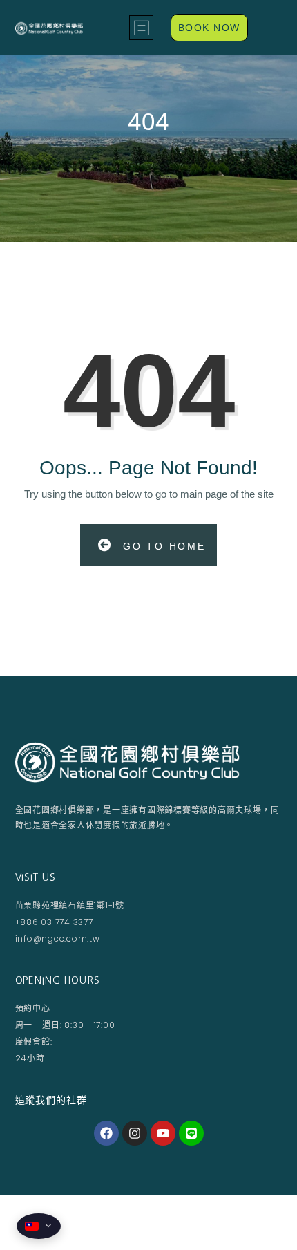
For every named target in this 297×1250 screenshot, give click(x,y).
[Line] (191, 1133)
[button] (141, 27)
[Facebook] (106, 1133)
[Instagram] (134, 1133)
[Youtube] (163, 1133)
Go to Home (162, 546)
